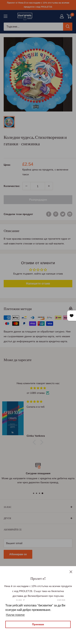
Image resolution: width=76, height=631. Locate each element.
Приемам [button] (38, 624)
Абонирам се (18, 554)
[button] (35, 442)
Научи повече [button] (15, 614)
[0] (69, 16)
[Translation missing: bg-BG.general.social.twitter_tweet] (62, 214)
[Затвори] (71, 571)
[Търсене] (67, 27)
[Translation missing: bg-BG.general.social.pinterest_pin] (55, 214)
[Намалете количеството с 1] (26, 186)
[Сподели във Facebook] (48, 214)
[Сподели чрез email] (69, 214)
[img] (38, 388)
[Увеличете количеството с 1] (49, 186)
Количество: (12, 186)
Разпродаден (38, 199)
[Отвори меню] (5, 16)
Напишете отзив (38, 283)
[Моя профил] (62, 16)
